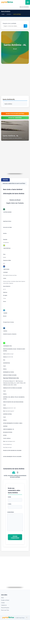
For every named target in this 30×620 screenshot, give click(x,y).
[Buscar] (25, 26)
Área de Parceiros (5, 607)
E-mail (9, 504)
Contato (3, 602)
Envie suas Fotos (5, 610)
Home (2, 597)
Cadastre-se (4, 605)
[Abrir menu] (27, 2)
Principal (5, 180)
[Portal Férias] (7, 3)
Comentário (10, 512)
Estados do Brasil (5, 600)
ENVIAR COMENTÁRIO (15, 537)
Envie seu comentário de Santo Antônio (14, 183)
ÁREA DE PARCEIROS (24, 7)
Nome (9, 497)
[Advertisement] (15, 80)
